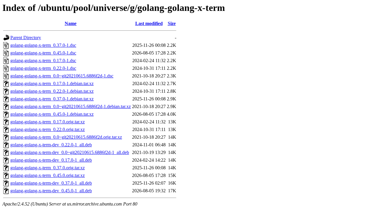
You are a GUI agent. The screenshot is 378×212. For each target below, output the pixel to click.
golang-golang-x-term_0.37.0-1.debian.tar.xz (52, 98)
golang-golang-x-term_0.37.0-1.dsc (43, 45)
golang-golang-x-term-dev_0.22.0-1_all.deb (51, 144)
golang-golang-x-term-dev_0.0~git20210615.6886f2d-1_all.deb (69, 152)
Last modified (149, 23)
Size (172, 23)
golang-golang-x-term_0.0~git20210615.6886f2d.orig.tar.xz (66, 137)
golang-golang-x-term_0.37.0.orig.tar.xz (47, 167)
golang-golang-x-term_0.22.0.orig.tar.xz (47, 129)
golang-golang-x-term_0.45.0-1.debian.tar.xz (52, 114)
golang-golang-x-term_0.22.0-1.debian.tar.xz (52, 91)
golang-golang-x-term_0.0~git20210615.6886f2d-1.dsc (61, 75)
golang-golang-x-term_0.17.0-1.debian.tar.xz (52, 83)
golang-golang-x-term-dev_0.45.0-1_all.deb (51, 190)
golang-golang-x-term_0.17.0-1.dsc (43, 60)
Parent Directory (25, 37)
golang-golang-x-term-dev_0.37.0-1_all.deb (51, 183)
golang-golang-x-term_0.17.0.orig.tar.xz (47, 121)
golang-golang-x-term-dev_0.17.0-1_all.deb (51, 160)
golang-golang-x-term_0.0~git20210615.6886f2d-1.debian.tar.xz (70, 106)
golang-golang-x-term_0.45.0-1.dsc (43, 52)
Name (70, 23)
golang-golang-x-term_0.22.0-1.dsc (43, 68)
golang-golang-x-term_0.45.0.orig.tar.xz (47, 175)
